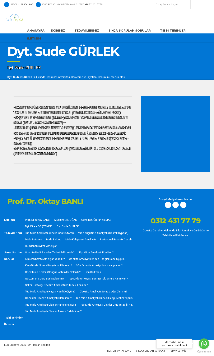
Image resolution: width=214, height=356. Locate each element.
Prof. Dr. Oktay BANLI (37, 219)
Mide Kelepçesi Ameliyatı (80, 239)
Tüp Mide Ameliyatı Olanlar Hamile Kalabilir (50, 304)
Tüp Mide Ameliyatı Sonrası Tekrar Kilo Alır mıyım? (98, 278)
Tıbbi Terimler (173, 30)
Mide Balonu (53, 239)
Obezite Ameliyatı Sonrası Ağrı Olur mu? (103, 291)
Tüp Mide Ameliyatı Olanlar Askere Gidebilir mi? (53, 311)
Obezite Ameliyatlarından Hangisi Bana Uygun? (97, 258)
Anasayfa (36, 30)
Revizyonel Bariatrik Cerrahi (116, 239)
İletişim (34, 38)
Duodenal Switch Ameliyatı (41, 246)
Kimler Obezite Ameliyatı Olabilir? (45, 258)
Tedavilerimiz (86, 30)
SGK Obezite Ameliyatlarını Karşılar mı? (99, 265)
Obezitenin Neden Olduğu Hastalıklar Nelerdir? (53, 272)
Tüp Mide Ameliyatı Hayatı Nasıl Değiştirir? (50, 291)
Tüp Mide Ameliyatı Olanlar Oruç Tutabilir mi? (106, 304)
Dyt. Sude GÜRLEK (68, 226)
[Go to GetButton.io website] (204, 351)
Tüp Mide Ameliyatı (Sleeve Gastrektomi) (49, 233)
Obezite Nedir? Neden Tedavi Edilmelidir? (50, 252)
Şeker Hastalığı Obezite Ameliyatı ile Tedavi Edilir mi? (56, 285)
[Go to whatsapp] (204, 343)
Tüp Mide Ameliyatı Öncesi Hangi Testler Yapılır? (104, 298)
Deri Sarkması (93, 272)
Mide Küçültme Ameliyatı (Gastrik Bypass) (103, 233)
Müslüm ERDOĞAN (65, 219)
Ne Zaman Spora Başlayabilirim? (44, 278)
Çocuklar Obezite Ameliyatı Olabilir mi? (48, 298)
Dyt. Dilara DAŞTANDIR (38, 226)
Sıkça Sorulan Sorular (129, 30)
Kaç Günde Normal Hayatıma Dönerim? (48, 265)
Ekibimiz (58, 30)
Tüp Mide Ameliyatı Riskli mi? (96, 252)
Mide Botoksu (33, 239)
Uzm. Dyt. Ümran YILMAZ (96, 219)
